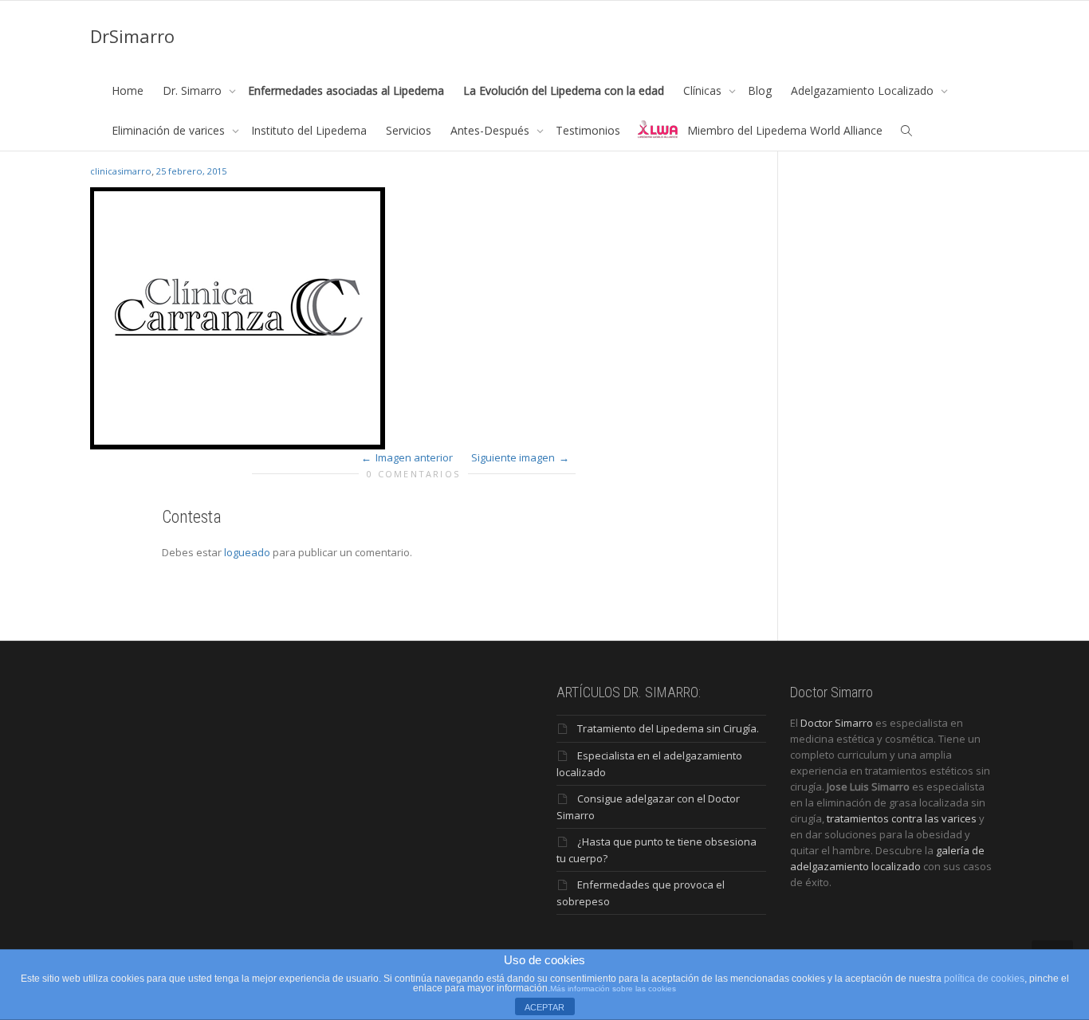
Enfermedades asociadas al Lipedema (346, 90)
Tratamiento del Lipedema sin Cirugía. (668, 728)
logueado (247, 552)
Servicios (408, 130)
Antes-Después (491, 130)
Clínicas (704, 90)
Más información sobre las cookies (613, 988)
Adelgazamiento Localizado (864, 90)
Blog (760, 90)
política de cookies (984, 978)
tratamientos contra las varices (902, 818)
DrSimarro (132, 36)
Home (127, 90)
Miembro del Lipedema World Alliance (785, 130)
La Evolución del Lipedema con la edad (563, 90)
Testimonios (588, 130)
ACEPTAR (544, 1007)
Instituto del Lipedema (309, 130)
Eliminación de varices (170, 130)
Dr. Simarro (194, 90)
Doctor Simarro (836, 723)
